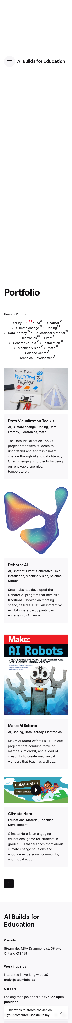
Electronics (29, 432)
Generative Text (48, 571)
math (42, 432)
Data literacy (34, 732)
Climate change (24, 427)
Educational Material (23, 820)
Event (30, 571)
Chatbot (19, 571)
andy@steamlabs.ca (19, 980)
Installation (16, 576)
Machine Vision (37, 576)
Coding (42, 427)
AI (9, 427)
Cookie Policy (40, 1015)
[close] (61, 1012)
